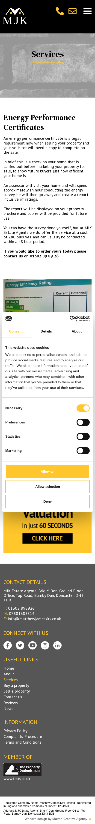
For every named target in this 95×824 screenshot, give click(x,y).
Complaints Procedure (22, 736)
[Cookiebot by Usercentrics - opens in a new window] (69, 319)
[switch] (83, 422)
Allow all (47, 471)
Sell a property (16, 691)
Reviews (10, 703)
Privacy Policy (15, 731)
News (8, 708)
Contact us (12, 697)
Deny (47, 501)
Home (8, 668)
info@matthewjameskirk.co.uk (34, 618)
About (8, 674)
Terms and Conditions (22, 742)
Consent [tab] (16, 331)
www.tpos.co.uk (16, 778)
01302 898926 (21, 608)
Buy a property (16, 685)
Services (10, 679)
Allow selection (47, 486)
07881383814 (21, 613)
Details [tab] (46, 331)
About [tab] (77, 331)
